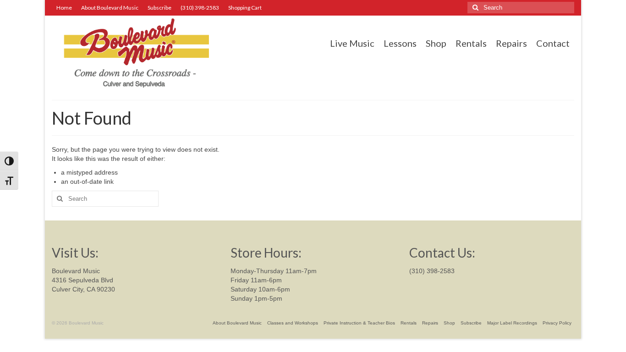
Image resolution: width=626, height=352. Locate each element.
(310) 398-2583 (432, 271)
